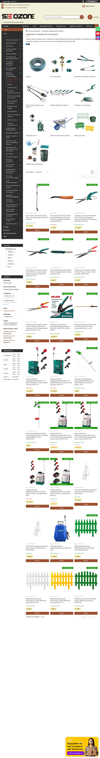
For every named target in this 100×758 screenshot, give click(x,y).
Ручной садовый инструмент (12, 102)
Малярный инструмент (9, 160)
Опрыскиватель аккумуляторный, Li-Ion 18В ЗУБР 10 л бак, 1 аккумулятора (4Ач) (36, 492)
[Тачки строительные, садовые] (61, 121)
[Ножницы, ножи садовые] (85, 91)
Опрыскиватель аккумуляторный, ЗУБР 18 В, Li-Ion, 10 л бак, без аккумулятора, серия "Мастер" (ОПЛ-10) (61, 436)
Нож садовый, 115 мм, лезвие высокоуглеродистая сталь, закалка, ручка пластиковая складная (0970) (60, 218)
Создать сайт (6, 1)
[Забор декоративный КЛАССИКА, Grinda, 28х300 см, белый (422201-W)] (37, 580)
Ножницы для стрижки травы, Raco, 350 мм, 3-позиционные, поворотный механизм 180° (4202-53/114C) (36, 272)
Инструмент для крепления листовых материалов (12, 149)
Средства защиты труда (11, 136)
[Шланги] (37, 62)
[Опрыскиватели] (37, 121)
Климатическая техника (10, 219)
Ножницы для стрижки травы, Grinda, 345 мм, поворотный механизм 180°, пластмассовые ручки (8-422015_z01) (36, 327)
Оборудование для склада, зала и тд (11, 205)
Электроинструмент (12, 40)
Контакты (25, 26)
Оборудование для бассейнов (11, 215)
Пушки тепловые (11, 53)
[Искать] (82, 17)
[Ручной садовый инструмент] (61, 91)
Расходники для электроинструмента (12, 57)
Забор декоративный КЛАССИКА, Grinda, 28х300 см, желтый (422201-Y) (60, 600)
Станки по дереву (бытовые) (11, 49)
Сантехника (9, 153)
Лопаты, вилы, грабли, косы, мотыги (14, 97)
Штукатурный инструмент (10, 165)
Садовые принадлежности (12, 124)
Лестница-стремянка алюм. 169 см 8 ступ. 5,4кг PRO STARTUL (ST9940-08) (85, 491)
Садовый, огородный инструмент (12, 80)
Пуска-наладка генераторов (10, 210)
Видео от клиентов (76, 26)
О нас (34, 26)
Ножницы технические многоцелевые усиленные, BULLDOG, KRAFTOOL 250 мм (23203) (60, 327)
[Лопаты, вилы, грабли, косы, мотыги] (37, 91)
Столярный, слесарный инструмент (9, 63)
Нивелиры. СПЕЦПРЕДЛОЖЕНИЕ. (12, 195)
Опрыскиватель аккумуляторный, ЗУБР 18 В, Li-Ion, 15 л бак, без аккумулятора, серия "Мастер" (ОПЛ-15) (85, 436)
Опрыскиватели (12, 111)
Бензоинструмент (11, 43)
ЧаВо (5, 236)
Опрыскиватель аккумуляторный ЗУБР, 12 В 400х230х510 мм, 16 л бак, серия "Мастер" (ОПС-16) (61, 381)
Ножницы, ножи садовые (12, 107)
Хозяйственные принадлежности (11, 129)
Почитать (89, 26)
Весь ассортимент (35, 31)
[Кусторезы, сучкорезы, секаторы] (85, 62)
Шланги (9, 84)
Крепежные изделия (12, 133)
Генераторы (9, 46)
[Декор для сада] (85, 121)
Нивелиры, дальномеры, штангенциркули (11, 74)
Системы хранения (11, 156)
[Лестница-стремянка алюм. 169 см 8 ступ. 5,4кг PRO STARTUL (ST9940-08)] (85, 471)
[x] (29, 44)
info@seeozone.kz (9, 311)
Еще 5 (9, 266)
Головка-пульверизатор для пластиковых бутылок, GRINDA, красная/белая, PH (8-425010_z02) (37, 436)
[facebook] (27, 44)
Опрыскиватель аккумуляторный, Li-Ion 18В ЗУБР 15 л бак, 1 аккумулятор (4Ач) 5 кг (60, 492)
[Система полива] (61, 62)
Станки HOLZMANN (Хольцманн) (12, 191)
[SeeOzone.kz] (18, 16)
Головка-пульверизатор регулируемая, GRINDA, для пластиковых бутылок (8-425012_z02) (84, 381)
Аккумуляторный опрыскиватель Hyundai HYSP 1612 (60, 548)
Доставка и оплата (46, 26)
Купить (37, 230)
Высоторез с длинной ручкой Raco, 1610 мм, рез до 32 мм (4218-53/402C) (37, 217)
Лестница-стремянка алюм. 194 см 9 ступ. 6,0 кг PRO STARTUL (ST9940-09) (37, 548)
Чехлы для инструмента (10, 200)
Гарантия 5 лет (61, 26)
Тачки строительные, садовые (13, 115)
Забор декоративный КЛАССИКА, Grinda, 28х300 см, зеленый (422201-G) (84, 548)
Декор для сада (12, 119)
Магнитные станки (11, 223)
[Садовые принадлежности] (37, 150)
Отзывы (6, 227)
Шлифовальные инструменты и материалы (11, 171)
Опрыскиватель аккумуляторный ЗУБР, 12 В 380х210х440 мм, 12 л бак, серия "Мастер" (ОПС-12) (37, 381)
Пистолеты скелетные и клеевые (12, 176)
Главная (5, 26)
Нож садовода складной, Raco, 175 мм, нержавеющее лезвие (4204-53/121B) (61, 272)
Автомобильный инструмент (11, 69)
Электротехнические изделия (12, 186)
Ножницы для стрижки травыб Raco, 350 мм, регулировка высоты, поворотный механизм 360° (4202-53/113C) (85, 218)
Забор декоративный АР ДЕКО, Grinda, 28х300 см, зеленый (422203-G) (85, 600)
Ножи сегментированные (11, 181)
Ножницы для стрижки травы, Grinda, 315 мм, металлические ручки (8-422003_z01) (85, 272)
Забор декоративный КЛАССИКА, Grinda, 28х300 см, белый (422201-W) (36, 600)
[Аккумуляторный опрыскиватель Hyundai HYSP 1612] (61, 528)
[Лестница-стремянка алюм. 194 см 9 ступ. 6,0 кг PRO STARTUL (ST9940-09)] (37, 528)
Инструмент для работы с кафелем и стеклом (12, 142)
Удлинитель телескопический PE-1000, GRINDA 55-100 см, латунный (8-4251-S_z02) (85, 326)
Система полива (12, 87)
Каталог (15, 26)
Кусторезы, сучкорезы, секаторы (13, 91)
